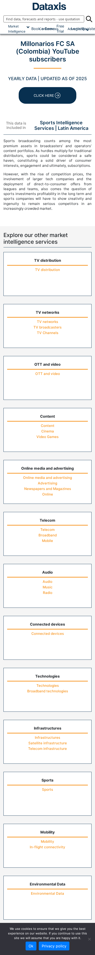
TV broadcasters (47, 327)
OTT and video (47, 373)
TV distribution (47, 270)
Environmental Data (47, 893)
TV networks (47, 321)
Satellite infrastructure (47, 743)
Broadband (48, 535)
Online (47, 494)
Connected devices (47, 633)
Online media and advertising (47, 477)
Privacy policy (54, 946)
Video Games (47, 437)
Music (48, 587)
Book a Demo (43, 28)
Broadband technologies (47, 691)
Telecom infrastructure (47, 748)
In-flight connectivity (47, 847)
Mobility (47, 841)
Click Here (44, 95)
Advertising (47, 483)
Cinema (47, 431)
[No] (89, 939)
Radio (47, 592)
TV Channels (47, 333)
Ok (31, 946)
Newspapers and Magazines (47, 489)
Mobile (47, 540)
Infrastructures (47, 737)
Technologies (47, 685)
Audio (47, 581)
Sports (47, 789)
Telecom (47, 529)
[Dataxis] (47, 6)
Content (47, 425)
